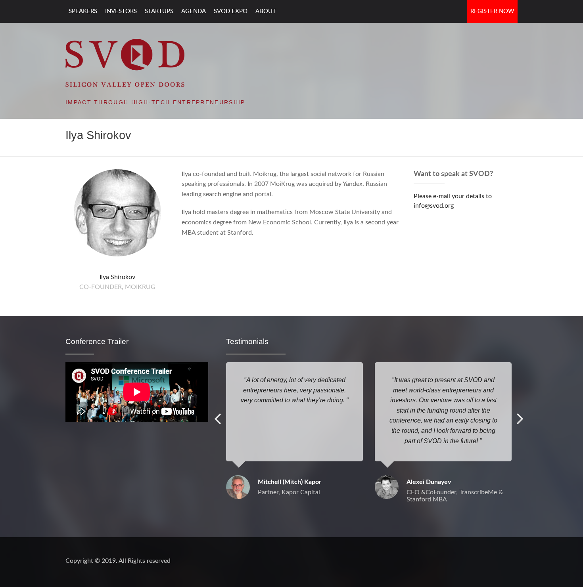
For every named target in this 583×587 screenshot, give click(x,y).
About (265, 11)
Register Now (492, 11)
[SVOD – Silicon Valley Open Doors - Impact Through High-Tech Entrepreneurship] (124, 62)
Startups (159, 11)
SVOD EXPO (230, 11)
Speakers (83, 11)
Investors (121, 11)
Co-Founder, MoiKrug (117, 287)
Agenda (193, 11)
